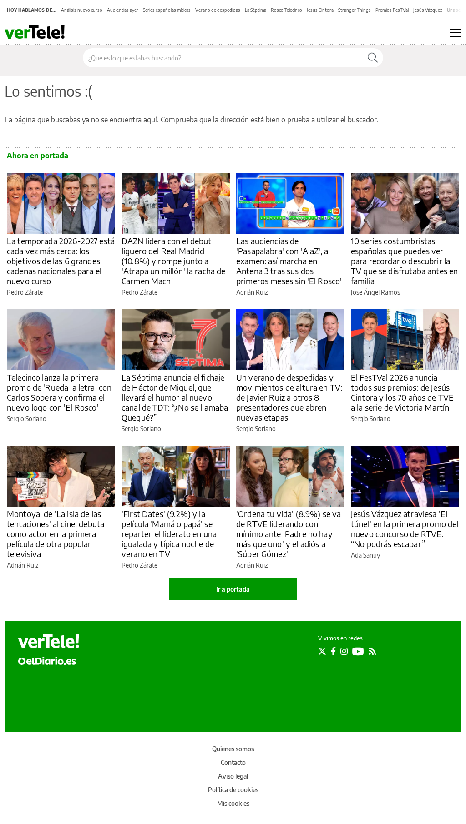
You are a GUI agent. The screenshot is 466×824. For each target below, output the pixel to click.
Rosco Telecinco (286, 10)
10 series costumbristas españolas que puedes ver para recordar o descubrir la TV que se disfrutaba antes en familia (404, 261)
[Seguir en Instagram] (344, 651)
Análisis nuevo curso (81, 10)
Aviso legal (233, 776)
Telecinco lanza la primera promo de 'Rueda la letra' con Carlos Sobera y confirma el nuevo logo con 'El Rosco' (59, 392)
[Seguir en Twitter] (322, 651)
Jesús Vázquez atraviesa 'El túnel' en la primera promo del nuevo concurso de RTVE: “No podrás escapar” (405, 528)
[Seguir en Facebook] (333, 651)
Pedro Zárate (25, 292)
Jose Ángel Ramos (375, 292)
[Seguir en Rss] (372, 651)
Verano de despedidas (217, 10)
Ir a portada (233, 589)
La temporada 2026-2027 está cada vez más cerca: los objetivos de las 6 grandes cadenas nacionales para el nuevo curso (61, 261)
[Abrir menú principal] (455, 33)
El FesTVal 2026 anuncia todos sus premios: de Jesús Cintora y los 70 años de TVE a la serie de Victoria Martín (402, 392)
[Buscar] (372, 57)
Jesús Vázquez (427, 10)
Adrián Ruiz (252, 292)
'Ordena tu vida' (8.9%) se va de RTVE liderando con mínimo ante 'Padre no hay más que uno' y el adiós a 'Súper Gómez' (288, 533)
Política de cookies (233, 790)
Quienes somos (233, 749)
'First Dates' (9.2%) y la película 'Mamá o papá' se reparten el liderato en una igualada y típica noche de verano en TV (169, 533)
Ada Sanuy (365, 555)
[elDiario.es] (47, 660)
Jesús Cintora (320, 10)
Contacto (233, 762)
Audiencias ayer (122, 10)
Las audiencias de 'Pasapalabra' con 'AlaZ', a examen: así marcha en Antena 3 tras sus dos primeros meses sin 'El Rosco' (289, 261)
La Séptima (255, 10)
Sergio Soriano (26, 418)
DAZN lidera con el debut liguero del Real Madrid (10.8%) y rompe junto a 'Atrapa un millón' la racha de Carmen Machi (174, 261)
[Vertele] (48, 641)
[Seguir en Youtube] (358, 651)
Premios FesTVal (392, 10)
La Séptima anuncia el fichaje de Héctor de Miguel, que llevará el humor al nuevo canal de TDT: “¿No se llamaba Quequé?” (175, 397)
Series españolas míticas (167, 10)
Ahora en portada (37, 155)
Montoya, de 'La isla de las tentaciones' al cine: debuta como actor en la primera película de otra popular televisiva (55, 533)
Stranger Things (354, 10)
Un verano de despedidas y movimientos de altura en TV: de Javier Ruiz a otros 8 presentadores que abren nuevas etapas (289, 397)
